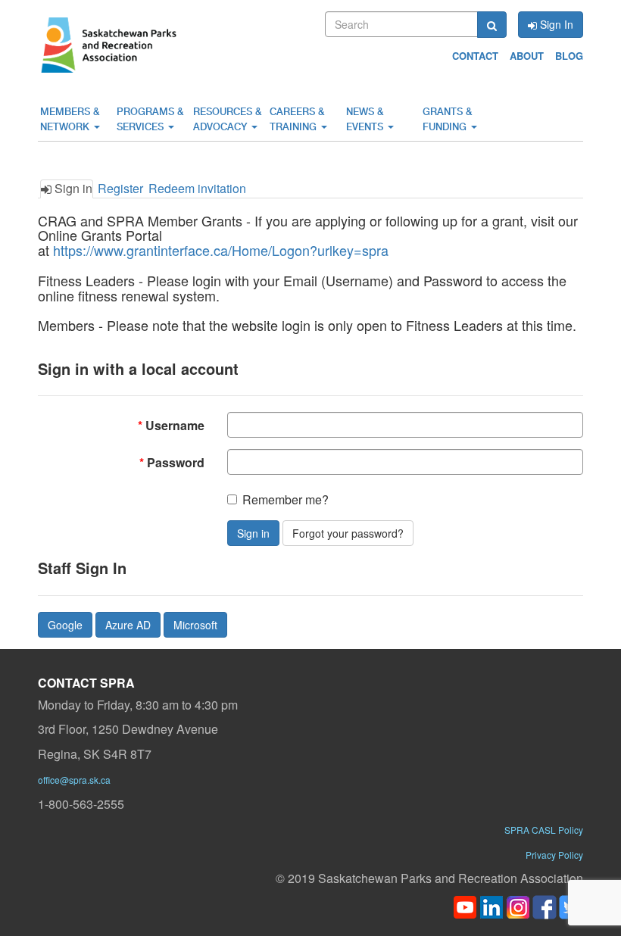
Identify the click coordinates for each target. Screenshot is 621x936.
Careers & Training (297, 119)
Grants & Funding (447, 119)
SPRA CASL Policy (543, 829)
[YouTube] (465, 905)
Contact (475, 55)
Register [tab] (120, 188)
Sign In (555, 24)
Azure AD (128, 624)
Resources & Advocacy (227, 119)
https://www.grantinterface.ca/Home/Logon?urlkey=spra (221, 250)
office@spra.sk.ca (74, 779)
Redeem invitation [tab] (197, 188)
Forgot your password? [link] (348, 533)
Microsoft (195, 624)
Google (65, 624)
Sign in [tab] (71, 188)
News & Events (366, 119)
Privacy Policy (554, 854)
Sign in (253, 533)
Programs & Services (150, 119)
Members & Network (69, 119)
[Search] (492, 24)
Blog (569, 55)
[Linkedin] (491, 905)
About (527, 55)
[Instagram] (518, 905)
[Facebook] (544, 905)
